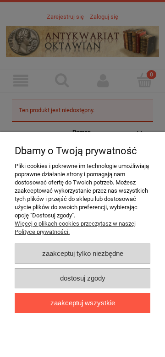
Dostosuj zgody (82, 278)
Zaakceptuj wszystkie (82, 303)
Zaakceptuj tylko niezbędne (82, 253)
